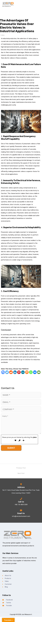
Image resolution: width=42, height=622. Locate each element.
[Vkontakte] (35, 372)
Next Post (21, 473)
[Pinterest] (19, 372)
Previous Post (21, 468)
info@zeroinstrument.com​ (21, 516)
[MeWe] (23, 372)
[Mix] (27, 372)
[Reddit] (11, 372)
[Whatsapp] (31, 372)
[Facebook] (3, 372)
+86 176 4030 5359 (21, 505)
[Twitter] (7, 372)
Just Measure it (6, 6)
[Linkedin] (15, 372)
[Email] (39, 372)
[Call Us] (21, 499)
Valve (2, 35)
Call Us (21, 502)
